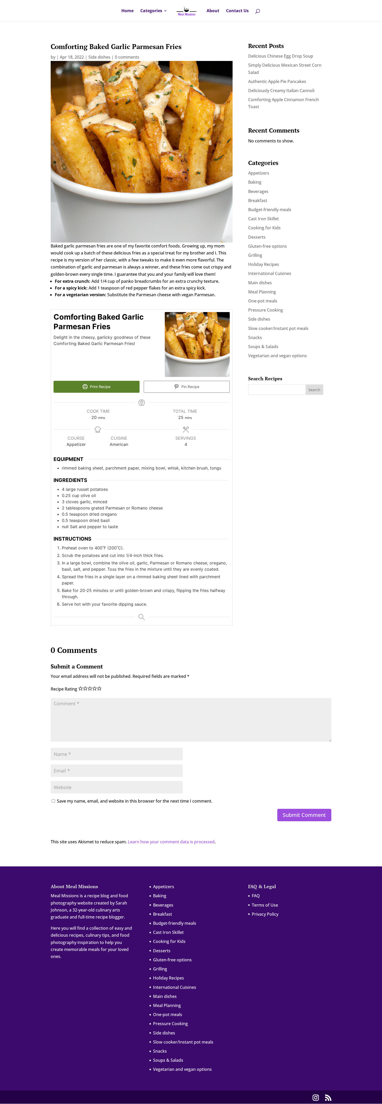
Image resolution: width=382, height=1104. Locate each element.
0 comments (127, 57)
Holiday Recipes (263, 264)
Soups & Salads (263, 346)
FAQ (256, 896)
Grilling (255, 255)
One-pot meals (262, 301)
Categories (151, 11)
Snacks (255, 337)
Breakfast (257, 200)
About (213, 11)
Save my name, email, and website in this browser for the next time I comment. (134, 801)
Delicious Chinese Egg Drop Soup (280, 56)
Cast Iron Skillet (263, 219)
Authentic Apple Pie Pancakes (277, 81)
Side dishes (99, 57)
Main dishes (260, 283)
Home (127, 11)
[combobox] (194, 0)
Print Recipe (99, 386)
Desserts (257, 237)
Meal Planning (262, 292)
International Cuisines (269, 273)
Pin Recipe (189, 386)
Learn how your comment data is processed (171, 842)
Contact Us (237, 11)
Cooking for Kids (264, 228)
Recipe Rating (64, 689)
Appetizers (258, 173)
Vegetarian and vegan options (277, 355)
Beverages (258, 191)
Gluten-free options (267, 246)
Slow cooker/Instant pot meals (278, 328)
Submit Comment (304, 814)
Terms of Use (265, 905)
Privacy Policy (265, 914)
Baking (254, 182)
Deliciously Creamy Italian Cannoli (281, 90)
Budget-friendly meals (269, 209)
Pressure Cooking (265, 310)
